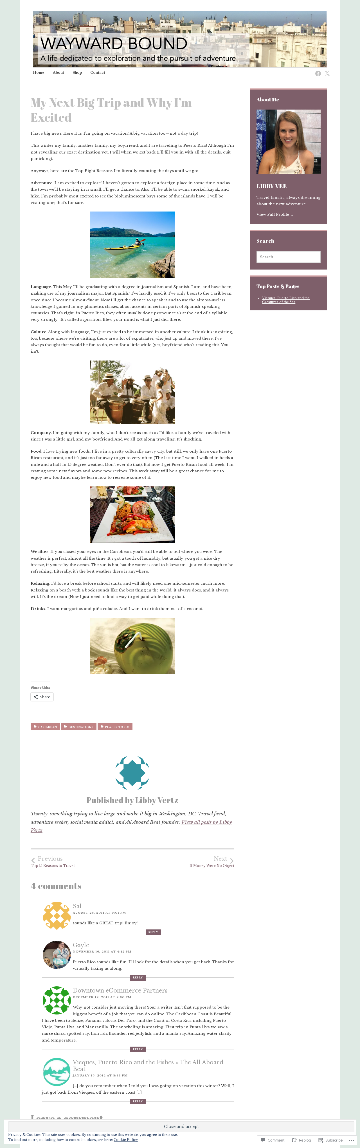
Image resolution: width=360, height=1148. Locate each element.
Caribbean (47, 727)
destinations (81, 727)
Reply (153, 932)
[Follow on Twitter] (325, 70)
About (58, 72)
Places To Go (117, 727)
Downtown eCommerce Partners (120, 990)
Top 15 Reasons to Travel (53, 862)
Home (38, 72)
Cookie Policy (126, 1140)
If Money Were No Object (212, 862)
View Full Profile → (275, 214)
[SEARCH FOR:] (288, 257)
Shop (77, 72)
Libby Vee (271, 186)
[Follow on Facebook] (316, 70)
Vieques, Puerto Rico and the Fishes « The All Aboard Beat (148, 1066)
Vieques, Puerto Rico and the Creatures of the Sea (286, 300)
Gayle (81, 945)
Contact (97, 72)
